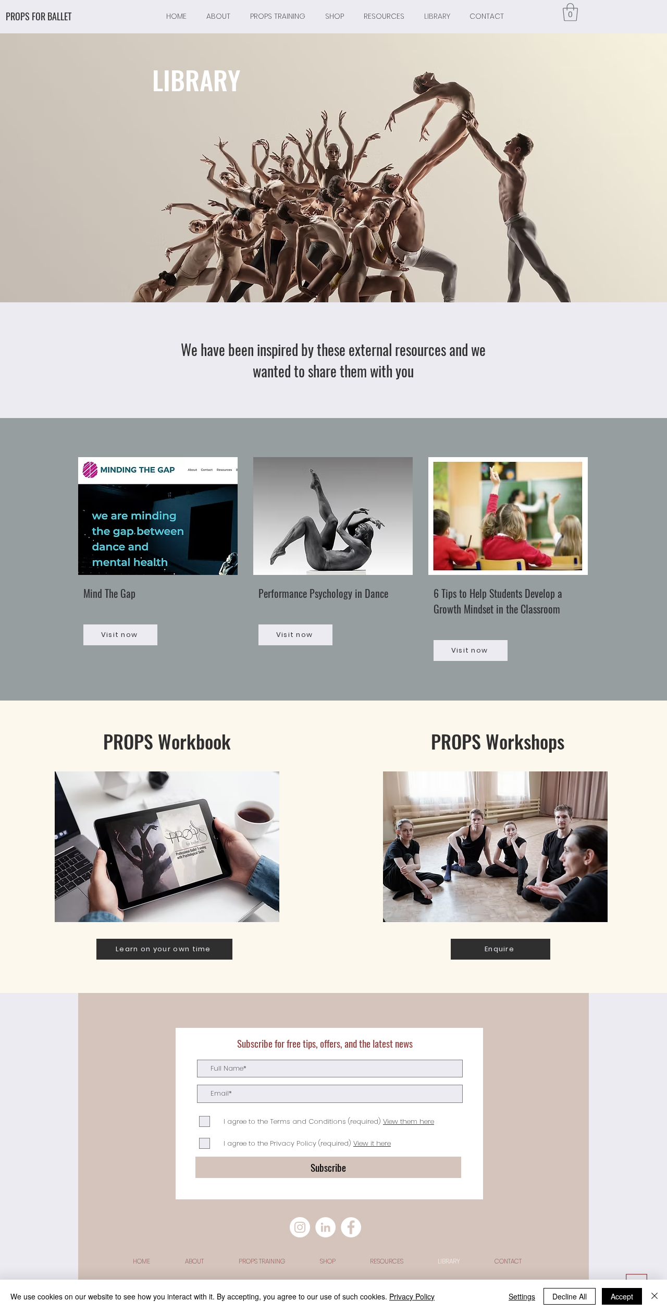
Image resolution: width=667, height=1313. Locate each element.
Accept (622, 1296)
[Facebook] (351, 1227)
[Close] (654, 1296)
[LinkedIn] (325, 1227)
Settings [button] (522, 1296)
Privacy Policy (412, 1296)
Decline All (569, 1296)
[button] (570, 12)
